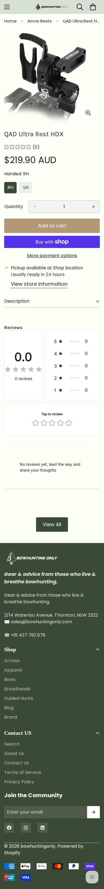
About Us (14, 753)
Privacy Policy (19, 782)
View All (52, 524)
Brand (10, 717)
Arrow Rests (39, 21)
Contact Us (16, 763)
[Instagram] (26, 828)
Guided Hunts (18, 698)
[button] (72, 341)
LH (27, 188)
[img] (17, 147)
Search (12, 744)
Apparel (13, 670)
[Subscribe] (93, 812)
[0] (93, 7)
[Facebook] (9, 828)
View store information (39, 283)
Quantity (13, 206)
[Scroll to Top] (94, 859)
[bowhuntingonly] (52, 7)
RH (12, 188)
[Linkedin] (42, 828)
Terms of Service (22, 772)
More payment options (52, 255)
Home (10, 21)
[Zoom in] (88, 113)
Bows (10, 679)
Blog (9, 708)
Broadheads (17, 689)
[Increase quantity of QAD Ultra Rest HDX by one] (93, 207)
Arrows (12, 660)
